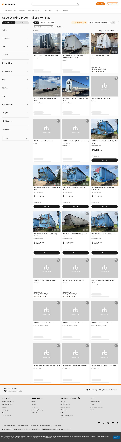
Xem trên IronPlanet (97, 72)
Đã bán (22, 23)
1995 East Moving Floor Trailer (101, 98)
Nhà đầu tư (4, 407)
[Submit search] (78, 4)
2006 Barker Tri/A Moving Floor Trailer (74, 365)
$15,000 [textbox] (95, 150)
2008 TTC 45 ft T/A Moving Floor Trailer (46, 55)
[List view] (117, 22)
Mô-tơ (61, 413)
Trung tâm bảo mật (6, 415)
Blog (3, 413)
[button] (79, 22)
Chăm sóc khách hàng (95, 401)
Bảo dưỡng (48, 10)
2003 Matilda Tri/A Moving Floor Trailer (103, 365)
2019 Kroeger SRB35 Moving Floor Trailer (47, 365)
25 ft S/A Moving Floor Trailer (100, 55)
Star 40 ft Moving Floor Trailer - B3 (73, 280)
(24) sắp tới (8, 23)
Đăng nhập (100, 4)
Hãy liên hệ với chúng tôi (108, 390)
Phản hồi (92, 410)
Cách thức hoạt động (34, 10)
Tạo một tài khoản (112, 4)
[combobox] (99, 22)
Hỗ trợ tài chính (34, 407)
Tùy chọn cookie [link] (57, 426)
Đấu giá (21, 10)
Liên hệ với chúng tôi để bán (96, 407)
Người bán (33, 404)
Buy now (104, 160)
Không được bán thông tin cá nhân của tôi (40, 426)
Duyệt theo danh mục (9, 10)
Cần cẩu (62, 418)
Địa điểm (65, 10)
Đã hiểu (116, 437)
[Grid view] (113, 22)
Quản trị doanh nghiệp (7, 404)
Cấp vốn (58, 10)
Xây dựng (62, 401)
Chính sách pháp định (23, 426)
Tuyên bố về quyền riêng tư (8, 426)
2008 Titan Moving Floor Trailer (44, 323)
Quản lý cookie (18, 437)
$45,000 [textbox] (67, 243)
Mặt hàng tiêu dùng (65, 404)
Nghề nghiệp (5, 410)
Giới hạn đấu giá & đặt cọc (37, 410)
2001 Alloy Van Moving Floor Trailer (45, 280)
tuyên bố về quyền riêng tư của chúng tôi (36, 437)
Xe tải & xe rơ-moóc (65, 407)
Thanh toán (34, 413)
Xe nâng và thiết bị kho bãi (66, 415)
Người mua (33, 401)
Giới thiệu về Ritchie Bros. (8, 401)
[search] (27, 138)
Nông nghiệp (63, 410)
